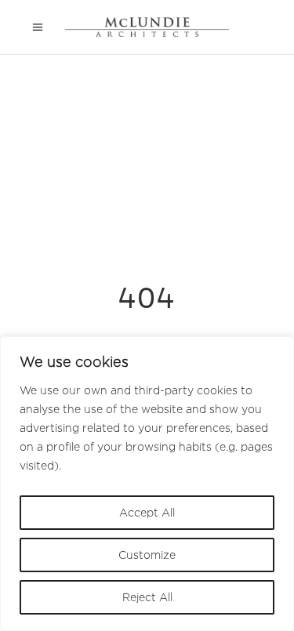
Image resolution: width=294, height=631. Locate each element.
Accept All (147, 512)
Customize (147, 554)
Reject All (147, 597)
